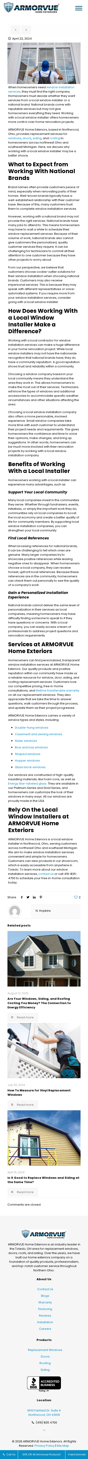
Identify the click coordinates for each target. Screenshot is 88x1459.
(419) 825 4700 (46, 1422)
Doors (45, 1356)
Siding (45, 1370)
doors (27, 138)
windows (14, 138)
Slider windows (26, 741)
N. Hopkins (43, 911)
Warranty (45, 1302)
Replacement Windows (45, 1350)
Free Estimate (77, 1454)
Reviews (45, 1315)
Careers (45, 1329)
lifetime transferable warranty (57, 690)
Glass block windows (30, 767)
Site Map (62, 1446)
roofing (54, 138)
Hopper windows (27, 760)
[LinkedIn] (34, 897)
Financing (45, 1309)
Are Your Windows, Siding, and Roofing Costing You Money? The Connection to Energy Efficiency (39, 1003)
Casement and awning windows (38, 734)
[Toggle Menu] (78, 8)
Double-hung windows (31, 727)
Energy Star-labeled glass (27, 783)
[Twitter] (28, 897)
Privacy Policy (44, 1446)
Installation (45, 1322)
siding (37, 138)
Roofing (45, 1363)
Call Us (11, 1454)
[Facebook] (22, 897)
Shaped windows (27, 754)
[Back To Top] (44, 1431)
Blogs (45, 1296)
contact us (46, 874)
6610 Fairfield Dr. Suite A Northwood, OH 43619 (44, 1412)
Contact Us (45, 1289)
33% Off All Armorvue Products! (41, 1454)
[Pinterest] (41, 897)
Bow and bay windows (31, 747)
